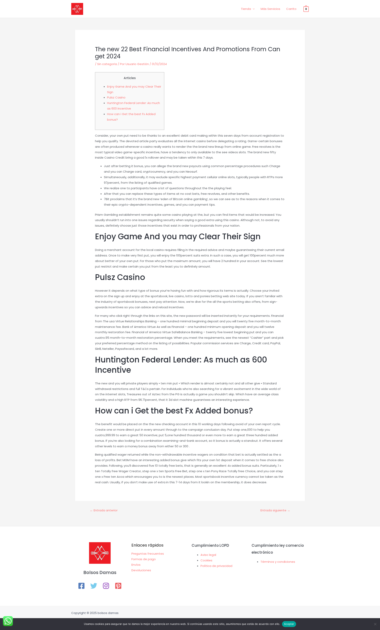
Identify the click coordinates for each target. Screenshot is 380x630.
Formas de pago (143, 559)
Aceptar (289, 623)
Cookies (206, 560)
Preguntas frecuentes (147, 553)
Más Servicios (270, 9)
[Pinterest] (118, 585)
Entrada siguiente (275, 510)
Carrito (291, 9)
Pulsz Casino (116, 97)
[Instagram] (106, 585)
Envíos (136, 565)
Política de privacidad (216, 566)
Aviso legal (208, 555)
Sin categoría (107, 64)
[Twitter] (93, 585)
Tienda (246, 9)
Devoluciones (141, 570)
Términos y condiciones (277, 562)
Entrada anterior (104, 510)
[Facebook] (81, 585)
